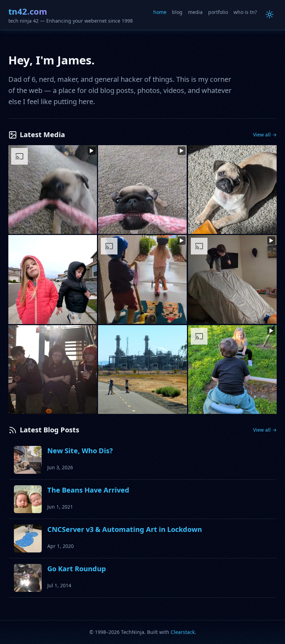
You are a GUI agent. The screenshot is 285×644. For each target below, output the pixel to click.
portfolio (218, 12)
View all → (265, 134)
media (195, 12)
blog (177, 12)
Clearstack (183, 632)
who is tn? (245, 12)
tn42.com (27, 11)
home (159, 12)
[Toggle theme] (269, 14)
